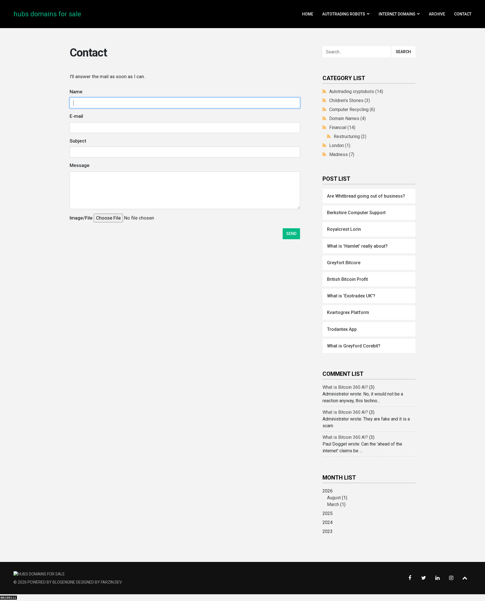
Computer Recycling (352, 109)
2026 (334, 497)
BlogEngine (63, 582)
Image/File (81, 218)
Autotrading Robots (343, 14)
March (333, 504)
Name (76, 91)
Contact (463, 14)
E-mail (76, 116)
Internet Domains (397, 14)
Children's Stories (349, 100)
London (339, 145)
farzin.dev (111, 582)
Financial (342, 127)
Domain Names (347, 118)
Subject (78, 141)
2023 (327, 531)
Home (307, 14)
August (334, 497)
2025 (327, 513)
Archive (437, 14)
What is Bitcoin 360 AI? (345, 387)
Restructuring (350, 136)
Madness (341, 154)
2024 (327, 522)
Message (80, 165)
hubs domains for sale (47, 14)
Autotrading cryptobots (356, 91)
